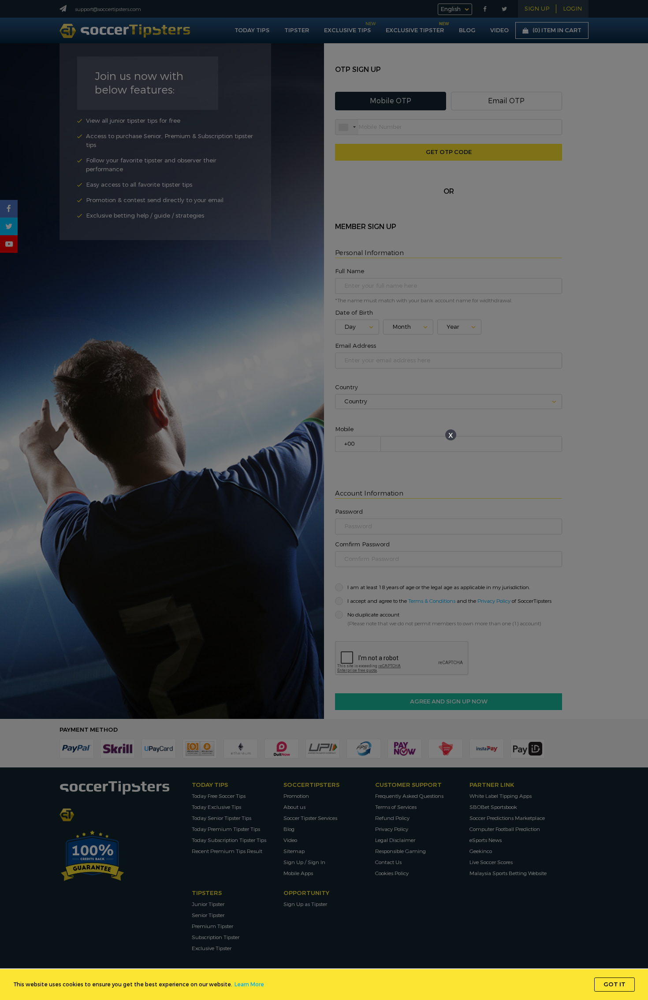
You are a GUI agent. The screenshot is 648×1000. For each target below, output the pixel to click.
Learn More (249, 984)
